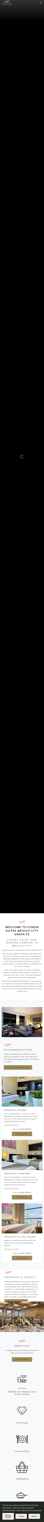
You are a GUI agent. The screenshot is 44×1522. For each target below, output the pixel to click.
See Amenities (22, 1359)
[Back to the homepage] (7, 2)
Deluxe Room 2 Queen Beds (17, 1173)
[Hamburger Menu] (39, 2)
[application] (22, 1512)
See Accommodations (18, 1067)
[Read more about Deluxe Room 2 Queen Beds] (22, 1155)
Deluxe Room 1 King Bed (15, 1110)
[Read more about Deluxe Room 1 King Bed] (22, 1092)
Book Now (22, 1134)
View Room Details (11, 1125)
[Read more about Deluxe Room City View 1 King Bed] (22, 1218)
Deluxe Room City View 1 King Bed (19, 1237)
